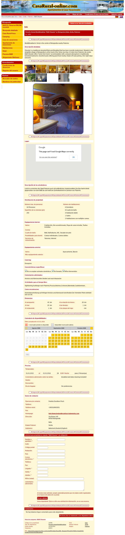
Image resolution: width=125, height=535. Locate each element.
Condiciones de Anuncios (9, 66)
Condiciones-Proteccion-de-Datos (97, 14)
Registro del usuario (10, 70)
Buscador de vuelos (10, 79)
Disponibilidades (57, 39)
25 (30, 347)
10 (59, 338)
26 (33, 347)
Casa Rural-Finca (9, 33)
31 (27, 349)
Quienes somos (116, 14)
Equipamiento (48, 39)
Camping (6, 37)
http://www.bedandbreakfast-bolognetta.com (64, 413)
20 (68, 341)
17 (59, 341)
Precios (65, 39)
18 (62, 341)
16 (56, 341)
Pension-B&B (8, 54)
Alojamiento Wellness (11, 57)
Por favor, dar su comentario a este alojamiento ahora (76, 515)
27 (36, 347)
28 (39, 347)
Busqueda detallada (10, 30)
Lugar (40, 39)
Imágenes (35, 39)
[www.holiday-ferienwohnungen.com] (116, 17)
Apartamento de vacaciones (9, 44)
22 (53, 344)
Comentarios (85, 39)
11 (62, 338)
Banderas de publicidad (12, 82)
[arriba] (30, 39)
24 (59, 344)
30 (45, 347)
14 (50, 341)
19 (65, 341)
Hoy (27, 354)
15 (53, 341)
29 (42, 347)
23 (56, 344)
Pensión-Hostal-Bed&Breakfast (57, 524)
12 (65, 338)
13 (68, 338)
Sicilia (24, 16)
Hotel (5, 51)
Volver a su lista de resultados (81, 23)
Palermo (30, 16)
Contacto (71, 39)
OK (73, 157)
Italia (20, 16)
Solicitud (77, 39)
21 (50, 344)
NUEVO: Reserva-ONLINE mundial (12, 26)
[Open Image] (58, 108)
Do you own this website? (48, 157)
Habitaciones (7, 48)
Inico (68, 14)
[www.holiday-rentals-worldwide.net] (121, 17)
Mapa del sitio (77, 14)
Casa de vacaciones (10, 40)
